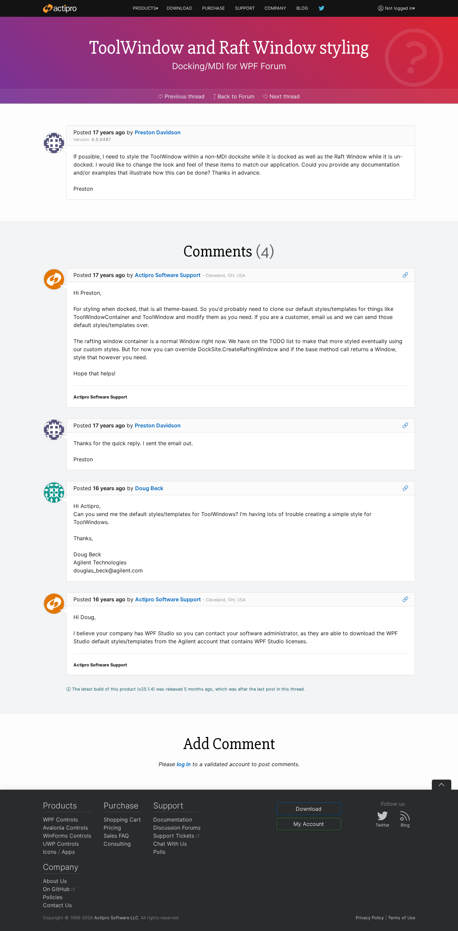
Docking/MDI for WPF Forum (229, 66)
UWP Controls (61, 843)
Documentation (172, 819)
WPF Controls (60, 819)
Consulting (117, 843)
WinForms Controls (67, 835)
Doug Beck (149, 488)
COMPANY (275, 8)
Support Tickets (174, 835)
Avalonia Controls (65, 827)
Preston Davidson (158, 132)
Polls (159, 851)
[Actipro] (59, 8)
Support (168, 805)
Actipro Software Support (168, 275)
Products (60, 805)
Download (309, 808)
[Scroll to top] (441, 785)
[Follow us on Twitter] (322, 8)
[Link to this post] (405, 275)
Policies (52, 897)
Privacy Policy (370, 917)
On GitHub (57, 889)
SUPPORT (245, 8)
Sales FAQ (116, 835)
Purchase (121, 805)
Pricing (112, 827)
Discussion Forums (177, 827)
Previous (184, 96)
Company (60, 867)
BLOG (302, 8)
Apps (68, 851)
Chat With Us (170, 843)
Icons (49, 851)
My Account (308, 824)
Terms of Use (401, 917)
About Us (55, 881)
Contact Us (57, 905)
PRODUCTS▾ (145, 8)
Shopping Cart (122, 819)
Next (284, 96)
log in (184, 764)
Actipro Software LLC (116, 917)
